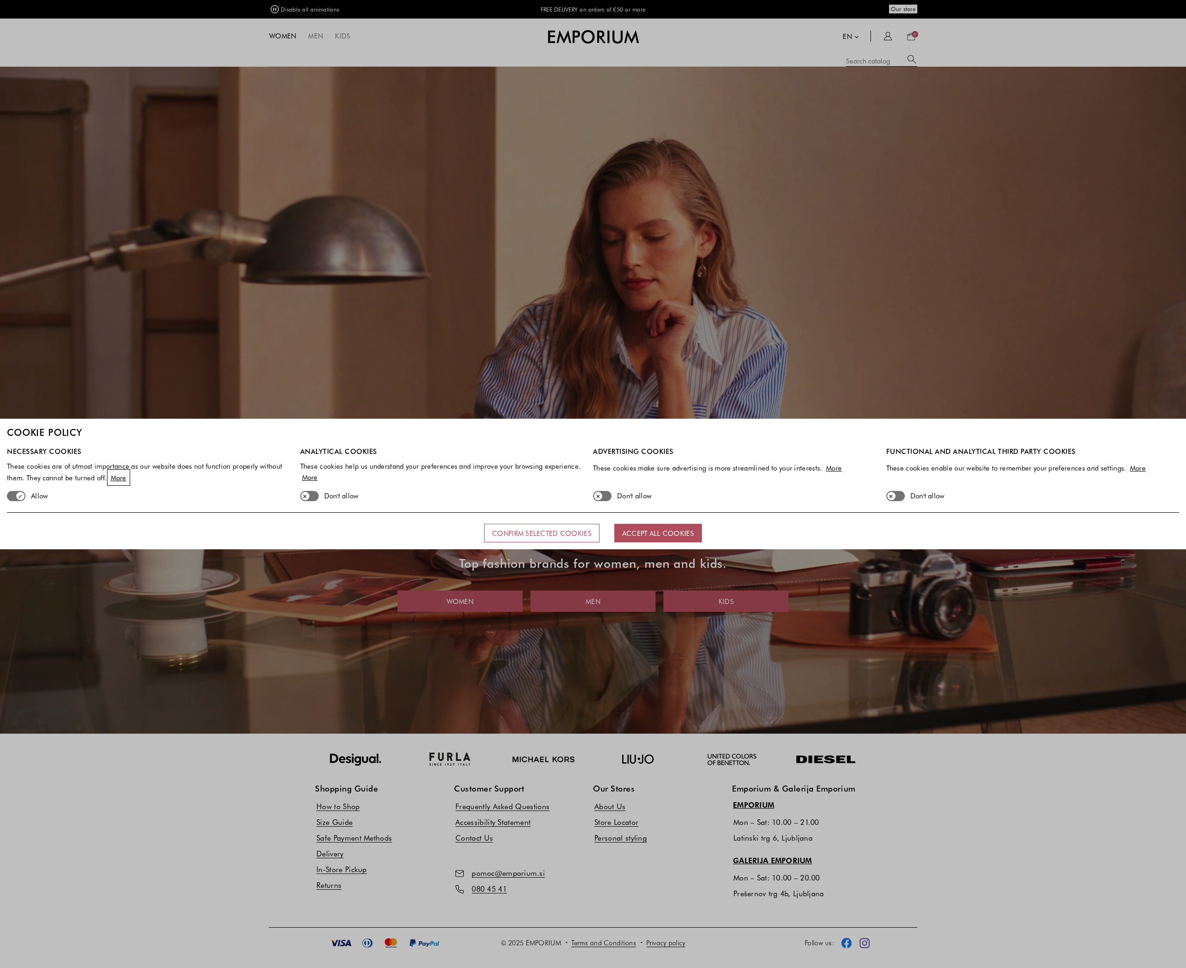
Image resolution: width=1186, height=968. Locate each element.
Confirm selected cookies (542, 533)
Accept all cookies (658, 533)
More (118, 477)
